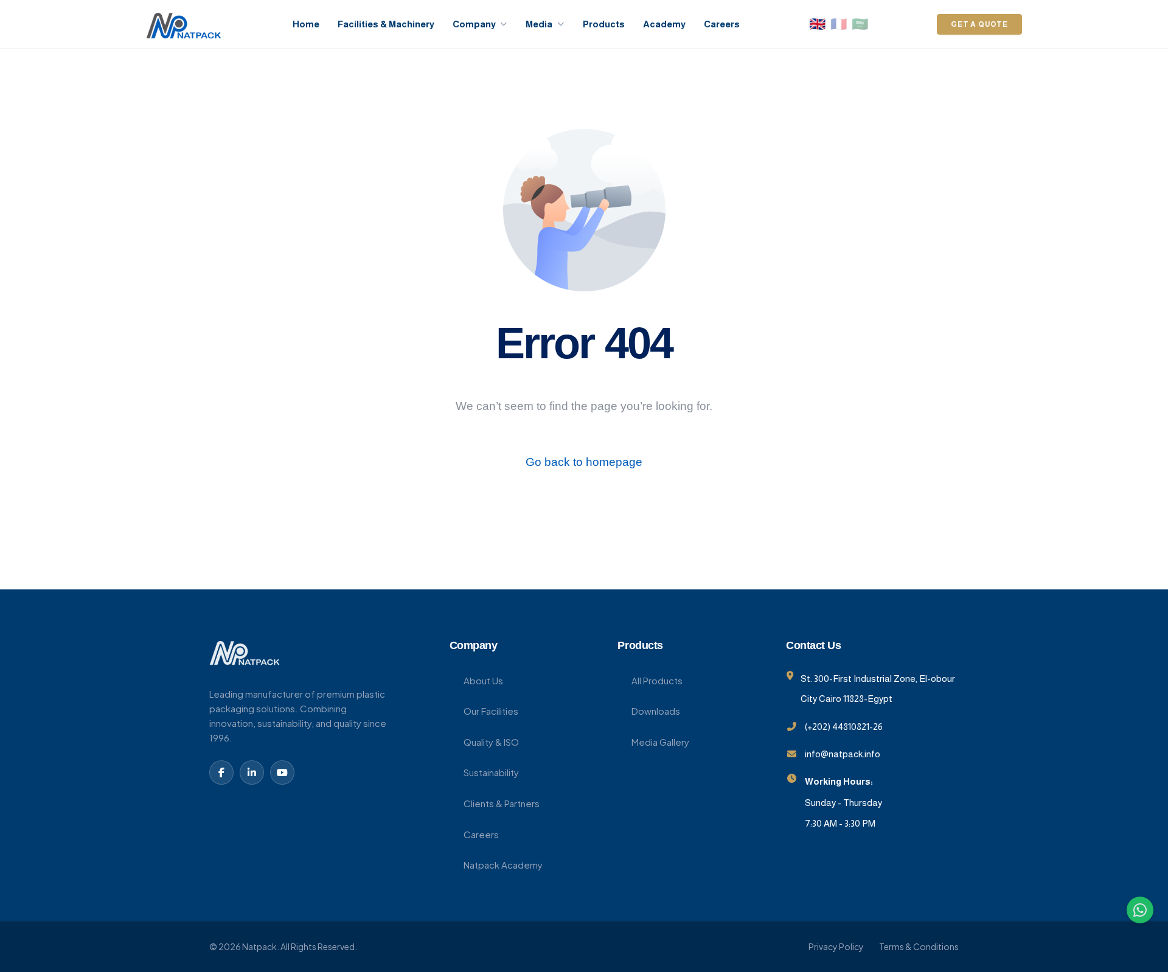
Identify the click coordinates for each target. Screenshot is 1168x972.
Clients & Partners (502, 803)
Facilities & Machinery (386, 24)
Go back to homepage (584, 462)
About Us (483, 680)
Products (604, 24)
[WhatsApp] (1140, 910)
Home (306, 24)
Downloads (655, 711)
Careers (722, 24)
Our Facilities (491, 711)
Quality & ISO (491, 742)
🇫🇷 (838, 24)
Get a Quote (979, 24)
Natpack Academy (503, 864)
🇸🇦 (860, 24)
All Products (657, 680)
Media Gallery (660, 742)
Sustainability (491, 772)
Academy (664, 24)
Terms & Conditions (919, 946)
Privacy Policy (836, 946)
